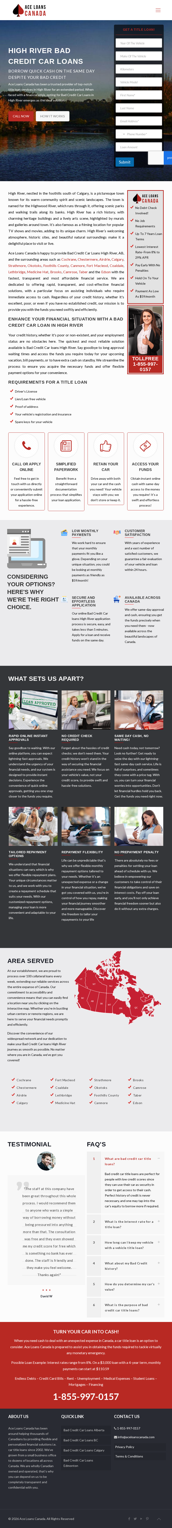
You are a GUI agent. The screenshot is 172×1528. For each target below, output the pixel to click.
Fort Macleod (97, 265)
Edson (106, 272)
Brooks (56, 272)
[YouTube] (141, 1519)
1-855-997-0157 (145, 366)
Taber (83, 272)
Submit (125, 162)
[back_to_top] (159, 1519)
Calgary (117, 259)
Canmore (78, 265)
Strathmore (17, 265)
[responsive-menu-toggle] (158, 10)
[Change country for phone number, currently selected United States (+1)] (121, 134)
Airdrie (104, 259)
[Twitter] (135, 1519)
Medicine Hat (37, 272)
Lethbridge (16, 272)
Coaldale (116, 265)
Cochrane (68, 259)
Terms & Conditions (129, 1456)
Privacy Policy (124, 1447)
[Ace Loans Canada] (29, 10)
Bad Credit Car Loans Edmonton (78, 1463)
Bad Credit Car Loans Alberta (84, 1430)
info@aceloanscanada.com (136, 1437)
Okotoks (34, 265)
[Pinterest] (147, 1519)
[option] (46, 1211)
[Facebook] (129, 1519)
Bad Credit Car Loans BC (81, 1440)
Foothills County (56, 265)
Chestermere (88, 259)
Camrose (70, 272)
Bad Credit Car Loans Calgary (84, 1450)
